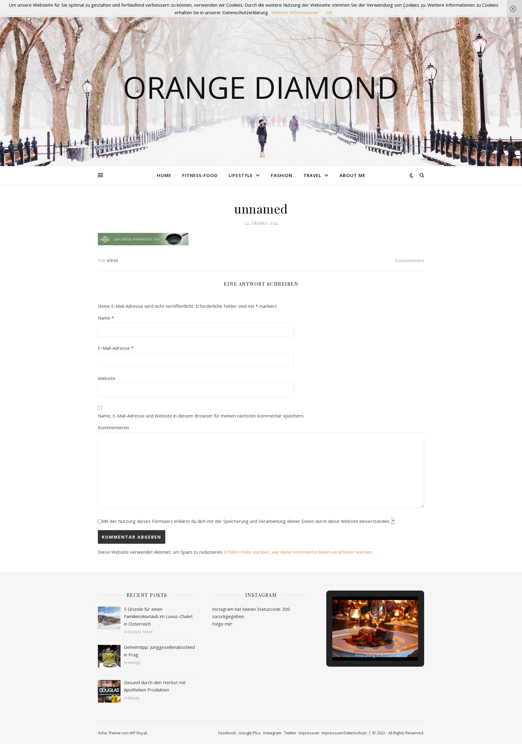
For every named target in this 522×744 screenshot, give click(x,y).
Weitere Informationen (295, 12)
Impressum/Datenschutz (344, 733)
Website (106, 378)
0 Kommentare (409, 260)
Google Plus (250, 733)
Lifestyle (241, 175)
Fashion (281, 175)
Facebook (227, 733)
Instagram (272, 733)
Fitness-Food (200, 175)
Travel (312, 175)
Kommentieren (113, 427)
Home (164, 175)
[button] (361, 644)
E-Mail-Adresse (116, 348)
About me (353, 175)
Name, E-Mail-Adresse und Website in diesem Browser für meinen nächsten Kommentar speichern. (201, 416)
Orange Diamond (261, 87)
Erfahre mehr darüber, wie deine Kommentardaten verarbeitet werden (298, 552)
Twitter (290, 733)
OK (329, 12)
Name (106, 318)
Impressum (309, 733)
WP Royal (138, 733)
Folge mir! (222, 624)
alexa (112, 260)
